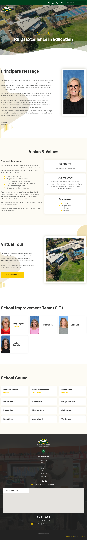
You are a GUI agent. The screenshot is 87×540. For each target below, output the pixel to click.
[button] (84, 9)
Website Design (70, 536)
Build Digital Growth (81, 536)
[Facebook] (49, 2)
